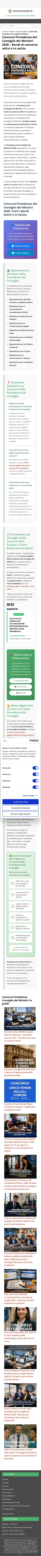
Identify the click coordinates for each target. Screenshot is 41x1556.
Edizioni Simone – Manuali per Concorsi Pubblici (17, 1527)
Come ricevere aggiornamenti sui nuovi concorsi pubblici (19, 465)
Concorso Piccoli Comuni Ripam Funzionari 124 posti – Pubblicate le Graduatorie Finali (20, 1107)
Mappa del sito (6, 1499)
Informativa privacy (8, 1509)
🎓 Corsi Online (21, 687)
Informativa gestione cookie (11, 1502)
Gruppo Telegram (22, 253)
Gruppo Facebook (22, 246)
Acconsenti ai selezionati (20, 808)
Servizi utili (5, 1486)
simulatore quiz (13, 586)
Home (12, 32)
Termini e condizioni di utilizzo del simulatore (16, 1506)
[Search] (8, 604)
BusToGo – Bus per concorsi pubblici (13, 1534)
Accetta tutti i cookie (20, 802)
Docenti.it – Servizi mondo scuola (12, 1531)
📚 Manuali (20, 693)
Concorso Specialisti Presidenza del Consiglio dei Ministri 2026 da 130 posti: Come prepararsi (20, 1221)
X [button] (39, 2)
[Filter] (12, 604)
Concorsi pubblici (22, 32)
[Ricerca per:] (20, 26)
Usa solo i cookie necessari (20, 814)
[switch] (36, 774)
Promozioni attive (7, 1489)
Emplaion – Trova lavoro (9, 1524)
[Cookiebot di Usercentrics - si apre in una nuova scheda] (29, 740)
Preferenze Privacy (8, 1514)
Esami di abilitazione (8, 1496)
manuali (24, 586)
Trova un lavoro (7, 1492)
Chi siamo (5, 1479)
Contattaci (5, 1483)
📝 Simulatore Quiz (20, 681)
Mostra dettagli (28, 795)
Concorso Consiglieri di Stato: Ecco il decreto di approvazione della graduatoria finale (19, 1072)
